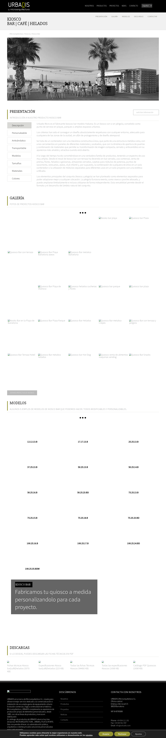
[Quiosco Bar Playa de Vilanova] (52, 299)
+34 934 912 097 (120, 723)
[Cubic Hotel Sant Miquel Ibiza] (83, 231)
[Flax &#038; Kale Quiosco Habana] (22, 231)
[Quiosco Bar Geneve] (22, 265)
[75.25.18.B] (83, 506)
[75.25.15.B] (32, 506)
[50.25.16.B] (32, 481)
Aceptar (105, 734)
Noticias (64, 714)
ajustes (89, 735)
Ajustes (138, 734)
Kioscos (27, 34)
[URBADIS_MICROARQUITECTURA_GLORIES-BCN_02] (113, 265)
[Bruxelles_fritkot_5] (143, 265)
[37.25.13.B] (32, 455)
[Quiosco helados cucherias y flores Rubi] (83, 299)
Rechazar (122, 734)
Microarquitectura (16, 34)
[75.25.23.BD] (133, 506)
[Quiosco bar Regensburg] (143, 299)
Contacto (64, 720)
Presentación (101, 16)
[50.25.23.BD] (83, 481)
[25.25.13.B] (133, 430)
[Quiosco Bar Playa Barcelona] (52, 265)
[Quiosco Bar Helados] (83, 333)
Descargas (138, 16)
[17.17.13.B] (83, 430)
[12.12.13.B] (32, 430)
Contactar (152, 16)
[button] (155, 5)
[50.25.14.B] (133, 455)
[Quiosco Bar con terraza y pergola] (143, 333)
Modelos (126, 16)
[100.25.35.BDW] (32, 557)
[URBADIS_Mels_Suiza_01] (52, 231)
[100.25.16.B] (32, 531)
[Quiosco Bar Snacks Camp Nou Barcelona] (143, 368)
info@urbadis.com (123, 725)
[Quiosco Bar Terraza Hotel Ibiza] (22, 368)
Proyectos (65, 709)
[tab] (19, 125)
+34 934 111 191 (123, 720)
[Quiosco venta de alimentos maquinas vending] (113, 368)
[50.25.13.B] (83, 455)
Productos (65, 704)
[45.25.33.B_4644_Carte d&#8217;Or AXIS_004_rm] (22, 299)
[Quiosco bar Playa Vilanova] (113, 231)
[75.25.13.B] (133, 481)
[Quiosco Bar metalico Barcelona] (83, 265)
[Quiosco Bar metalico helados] (52, 368)
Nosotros (64, 699)
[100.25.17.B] (83, 531)
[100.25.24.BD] (133, 531)
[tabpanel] (91, 156)
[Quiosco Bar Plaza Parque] (52, 333)
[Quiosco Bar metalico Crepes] (113, 333)
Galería (114, 16)
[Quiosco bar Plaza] (143, 231)
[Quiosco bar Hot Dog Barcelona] (83, 368)
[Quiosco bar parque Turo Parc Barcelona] (113, 299)
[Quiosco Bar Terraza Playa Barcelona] (22, 333)
